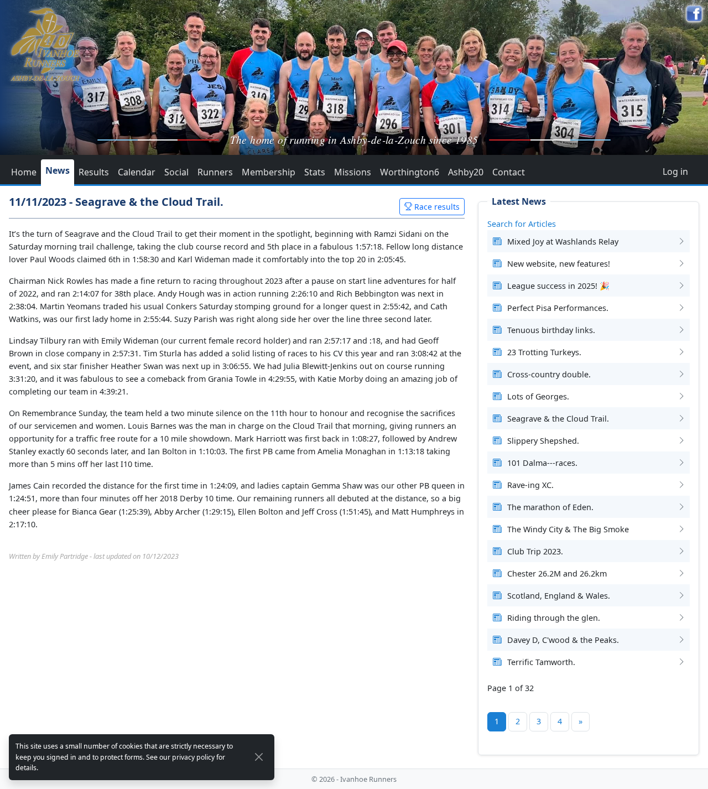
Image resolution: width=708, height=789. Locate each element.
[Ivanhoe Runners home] (45, 44)
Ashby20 (465, 172)
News (57, 170)
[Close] (259, 757)
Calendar (136, 172)
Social (176, 172)
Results (94, 172)
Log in (675, 171)
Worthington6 (409, 172)
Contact (508, 172)
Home (24, 172)
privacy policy (193, 757)
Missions (352, 172)
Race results (436, 206)
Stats (314, 172)
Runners (215, 172)
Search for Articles (521, 224)
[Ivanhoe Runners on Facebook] (694, 14)
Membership (268, 172)
